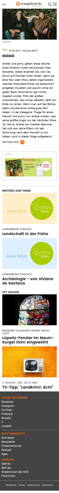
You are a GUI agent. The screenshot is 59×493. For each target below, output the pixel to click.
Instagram (7, 405)
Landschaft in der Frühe (25, 234)
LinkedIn (6, 426)
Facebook (7, 401)
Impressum (47, 485)
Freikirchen (8, 475)
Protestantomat (11, 445)
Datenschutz (33, 485)
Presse (22, 485)
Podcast (6, 449)
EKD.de (6, 467)
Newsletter (8, 441)
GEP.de (5, 463)
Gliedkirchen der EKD (14, 471)
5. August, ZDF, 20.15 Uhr (19, 382)
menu (4, 4)
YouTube (6, 409)
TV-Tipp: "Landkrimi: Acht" (27, 387)
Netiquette (11, 485)
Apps (4, 453)
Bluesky (6, 417)
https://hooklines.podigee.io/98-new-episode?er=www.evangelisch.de (22, 142)
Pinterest (7, 413)
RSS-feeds (7, 437)
